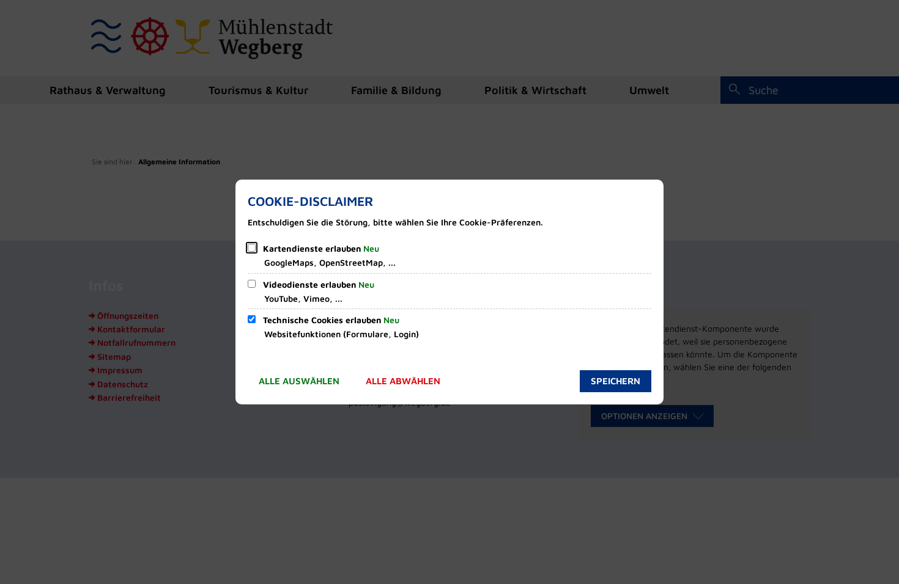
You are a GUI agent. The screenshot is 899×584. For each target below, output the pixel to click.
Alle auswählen (299, 381)
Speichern (615, 381)
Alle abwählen (403, 381)
